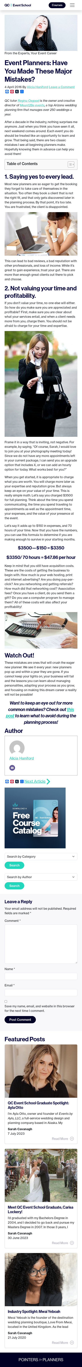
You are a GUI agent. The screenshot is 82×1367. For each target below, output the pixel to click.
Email (10, 985)
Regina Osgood (28, 101)
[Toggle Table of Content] (69, 164)
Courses (57, 5)
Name (10, 969)
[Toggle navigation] (72, 5)
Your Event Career (44, 53)
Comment (13, 921)
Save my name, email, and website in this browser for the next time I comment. (40, 1008)
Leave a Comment (62, 87)
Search (14, 865)
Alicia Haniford (37, 87)
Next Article (35, 781)
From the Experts (17, 53)
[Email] (12, 768)
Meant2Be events (32, 105)
